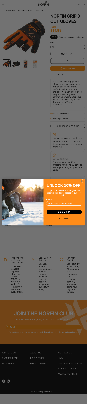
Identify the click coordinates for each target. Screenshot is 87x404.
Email (49, 200)
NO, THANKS (64, 218)
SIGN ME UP (64, 212)
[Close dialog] (82, 181)
